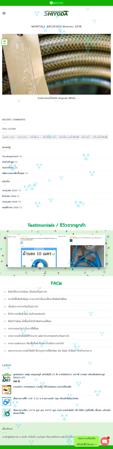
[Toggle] (5, 292)
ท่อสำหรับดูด (8, 162)
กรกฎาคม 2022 (9, 190)
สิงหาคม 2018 (9, 196)
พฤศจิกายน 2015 (10, 207)
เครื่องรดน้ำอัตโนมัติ (100, 137)
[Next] (107, 253)
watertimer (22, 137)
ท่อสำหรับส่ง (8, 167)
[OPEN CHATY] (105, 441)
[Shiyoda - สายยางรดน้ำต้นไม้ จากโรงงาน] (56, 13)
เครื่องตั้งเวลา (35, 137)
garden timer (8, 137)
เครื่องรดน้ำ (86, 137)
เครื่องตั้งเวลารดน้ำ (49, 137)
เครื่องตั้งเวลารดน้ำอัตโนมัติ (69, 137)
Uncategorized (10, 156)
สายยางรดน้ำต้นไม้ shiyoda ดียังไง (56, 98)
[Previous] (6, 253)
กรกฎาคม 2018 (9, 202)
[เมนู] (4, 13)
